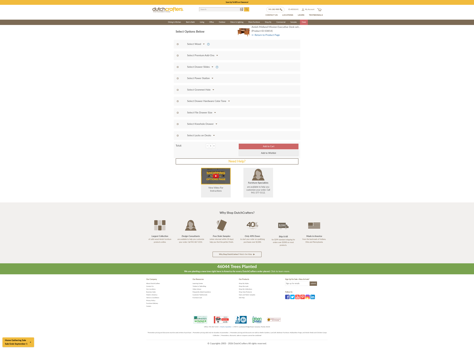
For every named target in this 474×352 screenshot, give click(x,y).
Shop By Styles (244, 283)
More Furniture (254, 22)
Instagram (307, 297)
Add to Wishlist (268, 153)
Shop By (268, 22)
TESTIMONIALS (316, 15)
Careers (148, 306)
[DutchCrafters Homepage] (167, 9)
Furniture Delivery (152, 303)
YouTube (297, 297)
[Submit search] (246, 9)
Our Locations (151, 289)
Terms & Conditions (152, 297)
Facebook (287, 297)
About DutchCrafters (153, 283)
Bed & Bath (190, 22)
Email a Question (225, 327)
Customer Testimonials (200, 295)
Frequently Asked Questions (202, 292)
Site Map (242, 297)
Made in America (151, 295)
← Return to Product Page (266, 35)
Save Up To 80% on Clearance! (237, 2)
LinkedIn (312, 297)
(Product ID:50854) (262, 31)
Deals (304, 22)
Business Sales (151, 292)
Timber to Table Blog (199, 286)
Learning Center (198, 283)
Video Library (197, 289)
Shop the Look (243, 286)
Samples (293, 22)
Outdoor (222, 22)
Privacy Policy (150, 300)
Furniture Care (197, 297)
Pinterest (302, 297)
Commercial (280, 22)
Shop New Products (245, 292)
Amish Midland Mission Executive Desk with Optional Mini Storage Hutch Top (294, 27)
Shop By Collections (245, 289)
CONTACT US (272, 15)
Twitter (292, 297)
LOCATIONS (287, 15)
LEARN (301, 15)
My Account (309, 9)
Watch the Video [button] (236, 254)
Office (211, 22)
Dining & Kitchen (174, 22)
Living (202, 22)
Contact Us (150, 286)
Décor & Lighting (236, 22)
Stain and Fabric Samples (247, 295)
